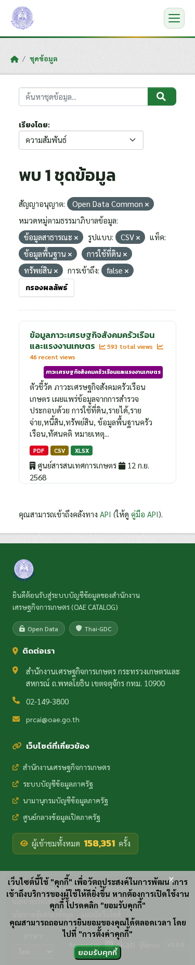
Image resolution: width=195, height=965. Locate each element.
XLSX (82, 450)
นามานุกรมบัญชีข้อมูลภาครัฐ (65, 800)
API (105, 514)
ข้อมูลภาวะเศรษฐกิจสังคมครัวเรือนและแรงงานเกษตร (92, 340)
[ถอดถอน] (147, 204)
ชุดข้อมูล (44, 58)
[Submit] (162, 96)
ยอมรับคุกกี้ (97, 952)
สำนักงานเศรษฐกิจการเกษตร (66, 767)
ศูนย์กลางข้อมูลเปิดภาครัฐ (61, 816)
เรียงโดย (33, 125)
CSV (59, 450)
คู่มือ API (145, 514)
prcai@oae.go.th (53, 719)
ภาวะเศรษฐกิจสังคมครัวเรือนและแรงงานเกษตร (103, 372)
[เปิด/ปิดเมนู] (174, 18)
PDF (38, 450)
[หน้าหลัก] (14, 58)
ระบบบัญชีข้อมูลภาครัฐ (58, 783)
